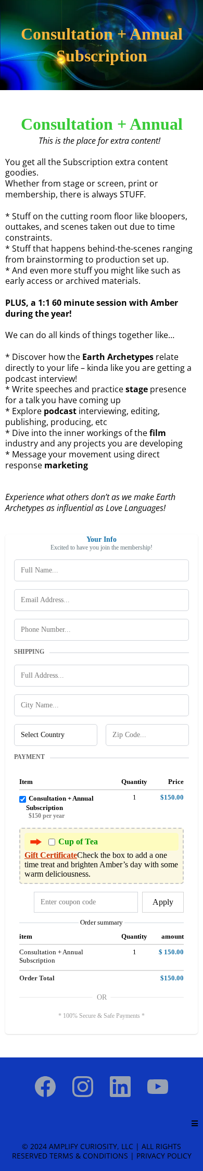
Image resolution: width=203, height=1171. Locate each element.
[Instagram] (83, 1086)
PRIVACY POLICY (164, 1156)
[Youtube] (157, 1086)
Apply (163, 902)
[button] (195, 1123)
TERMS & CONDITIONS (88, 1156)
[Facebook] (45, 1086)
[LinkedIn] (120, 1086)
